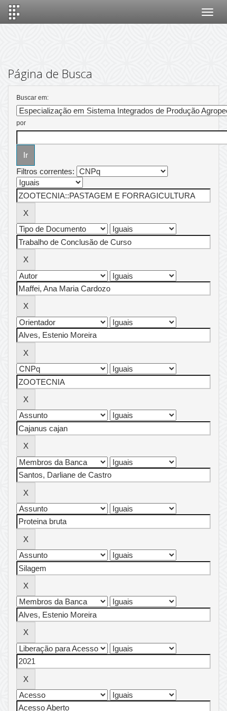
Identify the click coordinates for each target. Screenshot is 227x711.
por (21, 123)
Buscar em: (32, 97)
